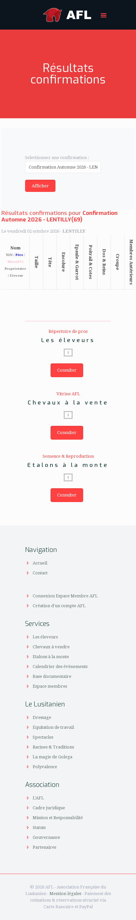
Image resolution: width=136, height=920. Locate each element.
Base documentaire (52, 676)
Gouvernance (46, 837)
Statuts (39, 827)
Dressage (42, 717)
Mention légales (65, 893)
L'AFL (38, 797)
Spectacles (43, 737)
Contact (40, 572)
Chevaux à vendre (51, 646)
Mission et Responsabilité (58, 817)
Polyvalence (45, 766)
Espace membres (50, 686)
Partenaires (44, 847)
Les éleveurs (45, 636)
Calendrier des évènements (60, 666)
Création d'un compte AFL (59, 605)
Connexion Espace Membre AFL (65, 595)
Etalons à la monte (51, 656)
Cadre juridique (49, 807)
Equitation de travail (53, 727)
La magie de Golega (52, 756)
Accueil (40, 563)
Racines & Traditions (53, 747)
